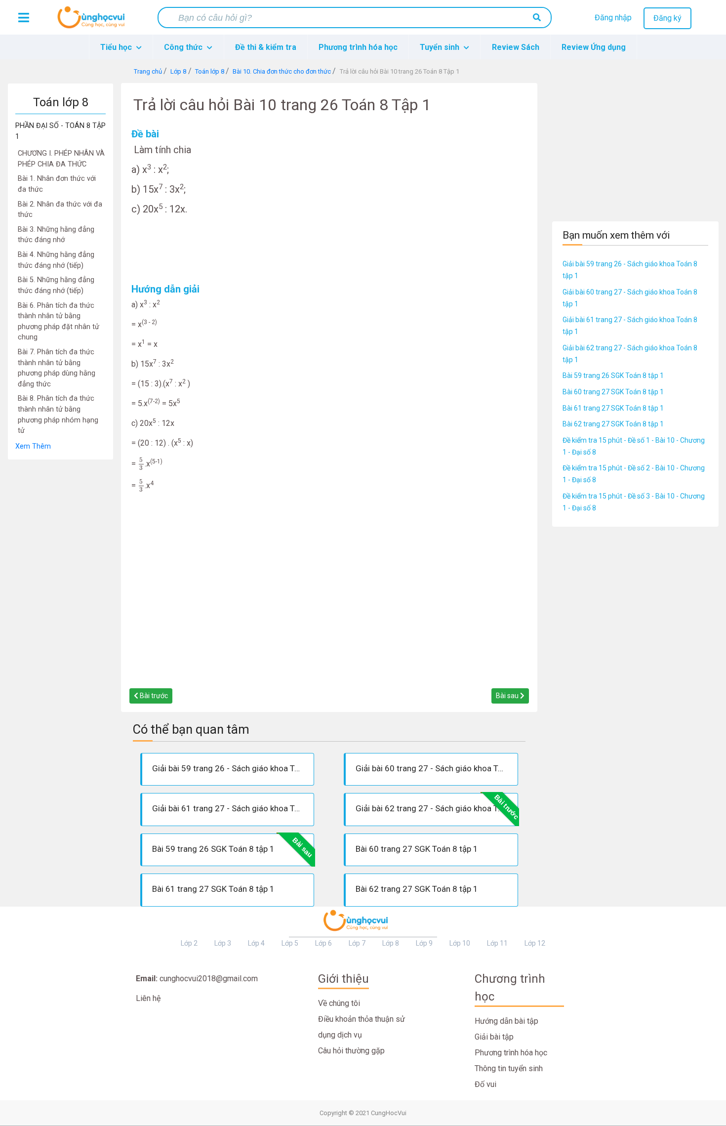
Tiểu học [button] (117, 47)
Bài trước (153, 696)
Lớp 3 (222, 943)
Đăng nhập (613, 17)
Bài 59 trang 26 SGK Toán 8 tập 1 (613, 375)
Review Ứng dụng (594, 47)
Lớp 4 (256, 943)
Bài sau (508, 696)
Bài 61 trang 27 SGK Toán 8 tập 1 (613, 408)
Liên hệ (148, 998)
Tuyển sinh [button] (440, 47)
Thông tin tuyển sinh (509, 1068)
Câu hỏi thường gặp (351, 1050)
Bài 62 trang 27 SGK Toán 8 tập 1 (613, 424)
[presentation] (141, 464)
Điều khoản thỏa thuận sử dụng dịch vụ (361, 1027)
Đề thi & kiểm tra (265, 47)
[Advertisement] (60, 608)
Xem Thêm (33, 446)
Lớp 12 (534, 943)
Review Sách (515, 47)
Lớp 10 (459, 943)
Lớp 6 (323, 943)
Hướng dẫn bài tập (506, 1021)
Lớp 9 (424, 943)
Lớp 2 (189, 943)
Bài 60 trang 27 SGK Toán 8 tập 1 (613, 392)
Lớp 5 (290, 943)
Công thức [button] (184, 47)
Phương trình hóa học (358, 47)
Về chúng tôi (339, 1003)
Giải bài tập (494, 1037)
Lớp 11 (497, 943)
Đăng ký (667, 18)
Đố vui (485, 1084)
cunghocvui (93, 21)
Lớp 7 (357, 943)
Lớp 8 (390, 943)
